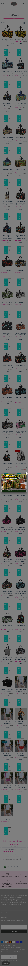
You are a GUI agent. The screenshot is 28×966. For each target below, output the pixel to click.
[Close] (26, 473)
